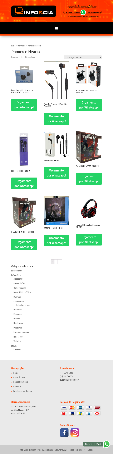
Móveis (14, 346)
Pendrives (18, 328)
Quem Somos (19, 377)
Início (13, 46)
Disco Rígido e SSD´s (22, 292)
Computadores (20, 288)
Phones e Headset (21, 332)
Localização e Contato (22, 391)
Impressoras (19, 301)
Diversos (17, 297)
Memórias (18, 309)
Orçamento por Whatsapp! (24, 105)
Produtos (17, 386)
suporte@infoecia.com (69, 380)
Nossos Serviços (20, 382)
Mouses (17, 318)
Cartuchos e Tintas (23, 305)
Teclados (17, 341)
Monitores (18, 314)
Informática (21, 46)
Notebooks (18, 323)
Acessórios (18, 279)
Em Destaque (16, 271)
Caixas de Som (20, 283)
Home (15, 373)
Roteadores (18, 337)
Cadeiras (17, 349)
